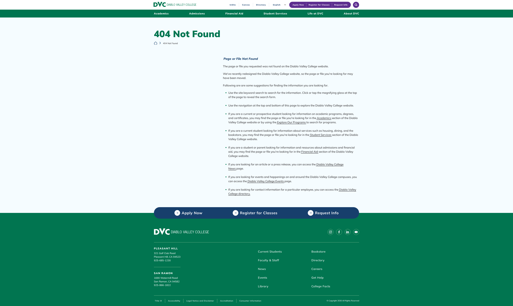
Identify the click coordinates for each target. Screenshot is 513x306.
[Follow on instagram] (330, 232)
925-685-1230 (162, 260)
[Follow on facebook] (339, 232)
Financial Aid (309, 151)
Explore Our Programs (291, 122)
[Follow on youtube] (356, 232)
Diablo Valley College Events (266, 181)
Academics (324, 118)
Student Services (320, 135)
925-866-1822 (162, 285)
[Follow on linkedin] (348, 232)
